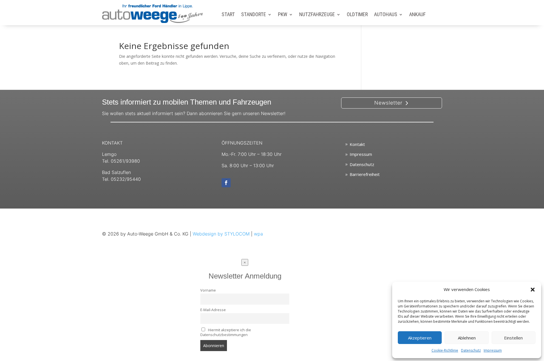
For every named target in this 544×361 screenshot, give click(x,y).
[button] (533, 289)
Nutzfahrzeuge (317, 14)
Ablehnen (467, 338)
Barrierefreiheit (365, 174)
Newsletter (388, 103)
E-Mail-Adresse (213, 309)
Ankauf (417, 14)
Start (228, 14)
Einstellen (513, 338)
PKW (282, 14)
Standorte (253, 14)
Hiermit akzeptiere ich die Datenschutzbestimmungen (225, 332)
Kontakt (357, 144)
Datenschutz (471, 350)
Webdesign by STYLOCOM (221, 234)
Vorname (208, 290)
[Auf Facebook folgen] (226, 182)
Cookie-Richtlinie (445, 350)
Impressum (493, 350)
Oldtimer (357, 14)
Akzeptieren (420, 338)
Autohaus (385, 14)
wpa (258, 234)
